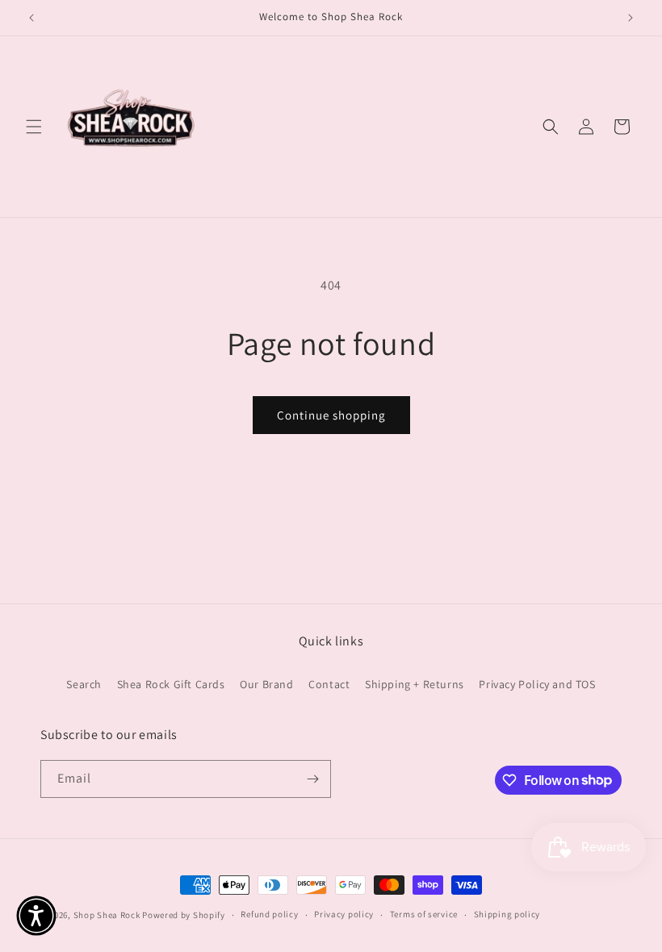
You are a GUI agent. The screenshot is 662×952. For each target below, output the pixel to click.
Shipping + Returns (414, 684)
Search (84, 684)
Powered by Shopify (183, 915)
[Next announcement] (630, 17)
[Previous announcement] (31, 17)
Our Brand (266, 684)
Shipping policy (507, 914)
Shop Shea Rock (106, 915)
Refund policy (269, 914)
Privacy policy (344, 914)
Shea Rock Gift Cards (171, 684)
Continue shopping (331, 415)
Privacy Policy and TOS (537, 684)
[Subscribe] (312, 779)
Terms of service (424, 914)
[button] (34, 126)
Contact (329, 684)
